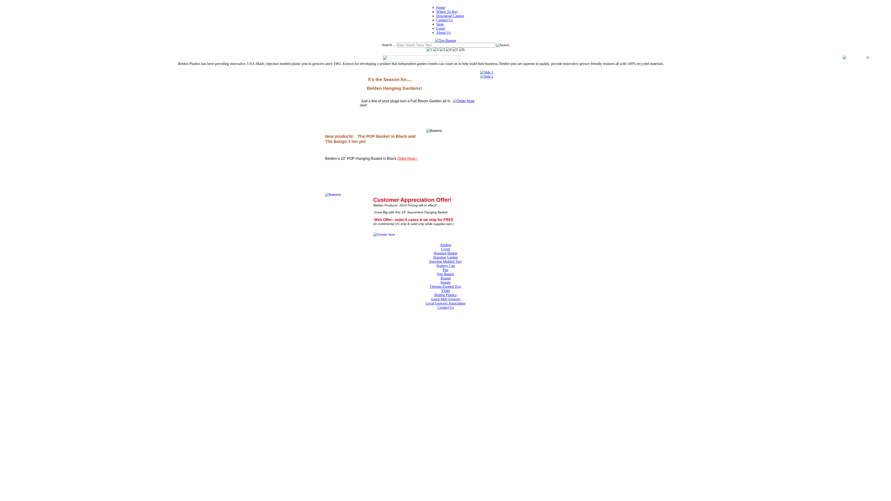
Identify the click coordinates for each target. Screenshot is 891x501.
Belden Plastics (445, 295)
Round (446, 278)
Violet (445, 291)
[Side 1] (486, 72)
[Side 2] (486, 76)
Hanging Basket (445, 253)
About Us (443, 33)
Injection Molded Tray (445, 261)
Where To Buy (447, 12)
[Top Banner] (445, 40)
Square (445, 282)
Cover (445, 249)
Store (440, 24)
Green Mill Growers (445, 299)
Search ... (389, 45)
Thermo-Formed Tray (446, 287)
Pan (445, 270)
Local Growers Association (445, 303)
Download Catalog (450, 16)
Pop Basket (445, 274)
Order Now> (407, 159)
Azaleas (445, 245)
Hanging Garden (445, 257)
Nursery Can (445, 266)
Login (440, 28)
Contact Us (444, 20)
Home (440, 8)
